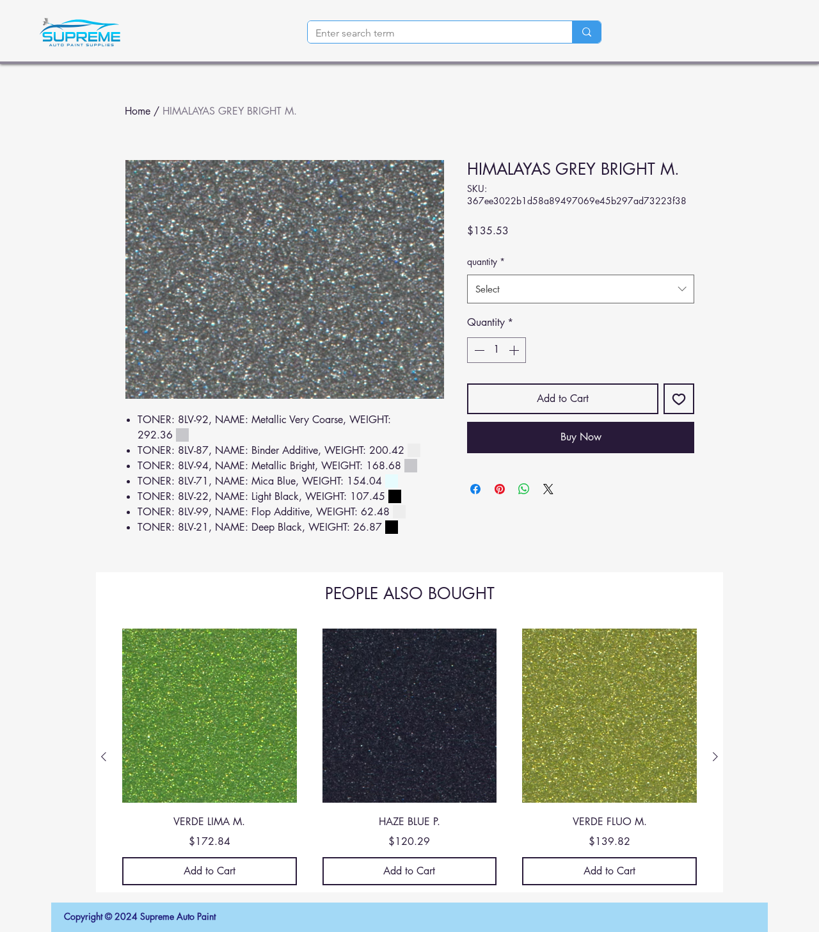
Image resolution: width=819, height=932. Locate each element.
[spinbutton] (496, 350)
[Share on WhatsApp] (524, 489)
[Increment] (515, 350)
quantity (486, 261)
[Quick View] (209, 716)
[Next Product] (715, 756)
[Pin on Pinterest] (499, 489)
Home (137, 111)
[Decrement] (478, 350)
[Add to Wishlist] (679, 398)
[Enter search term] (586, 32)
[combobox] (580, 289)
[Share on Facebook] (475, 489)
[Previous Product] (103, 756)
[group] (409, 757)
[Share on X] (548, 489)
